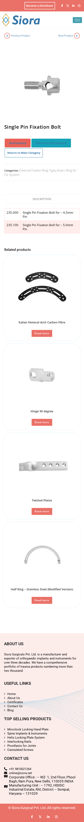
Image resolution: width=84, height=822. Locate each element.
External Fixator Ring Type (37, 170)
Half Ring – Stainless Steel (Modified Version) (42, 589)
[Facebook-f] (62, 6)
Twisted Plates (42, 500)
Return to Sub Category (51, 143)
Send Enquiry (17, 143)
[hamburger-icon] (77, 20)
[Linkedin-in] (73, 6)
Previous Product (20, 35)
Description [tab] (42, 199)
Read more (42, 333)
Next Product (65, 35)
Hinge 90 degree (42, 411)
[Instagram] (79, 6)
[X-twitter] (68, 6)
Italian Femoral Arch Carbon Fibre (42, 322)
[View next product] (77, 36)
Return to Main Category (23, 153)
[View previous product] (7, 36)
